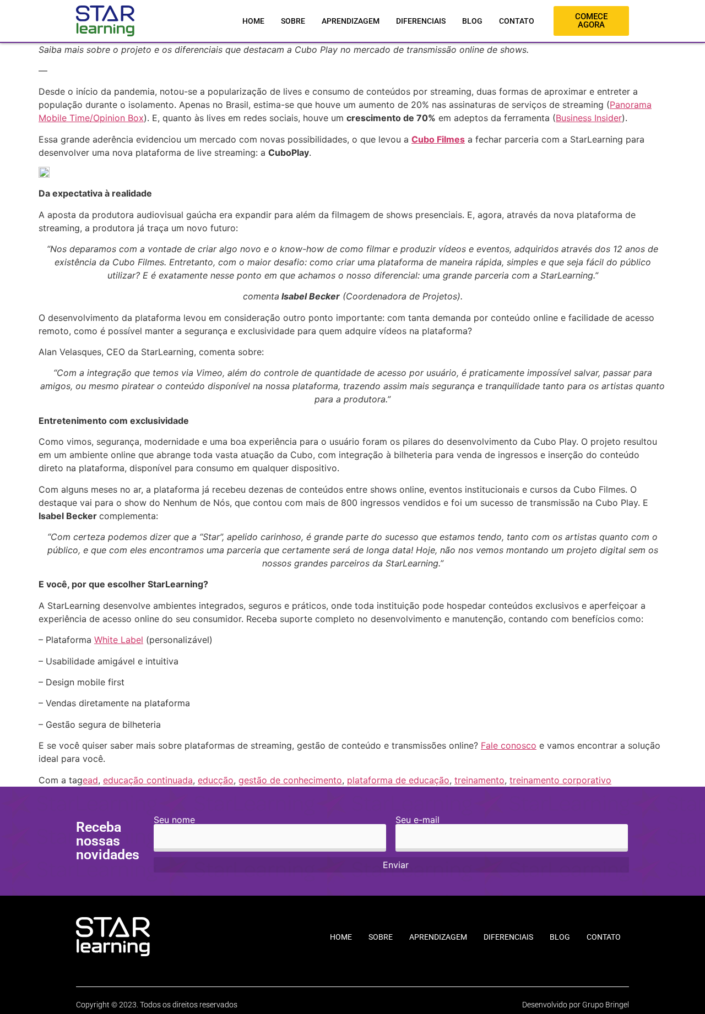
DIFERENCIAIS (421, 21)
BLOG (472, 21)
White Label (118, 639)
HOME (253, 21)
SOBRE (293, 21)
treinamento (479, 780)
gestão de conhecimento (290, 780)
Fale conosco (508, 745)
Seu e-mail (417, 820)
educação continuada (148, 780)
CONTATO (516, 21)
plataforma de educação (398, 780)
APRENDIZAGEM (350, 21)
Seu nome (174, 820)
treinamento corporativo (560, 780)
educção (216, 780)
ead (90, 780)
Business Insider (589, 117)
